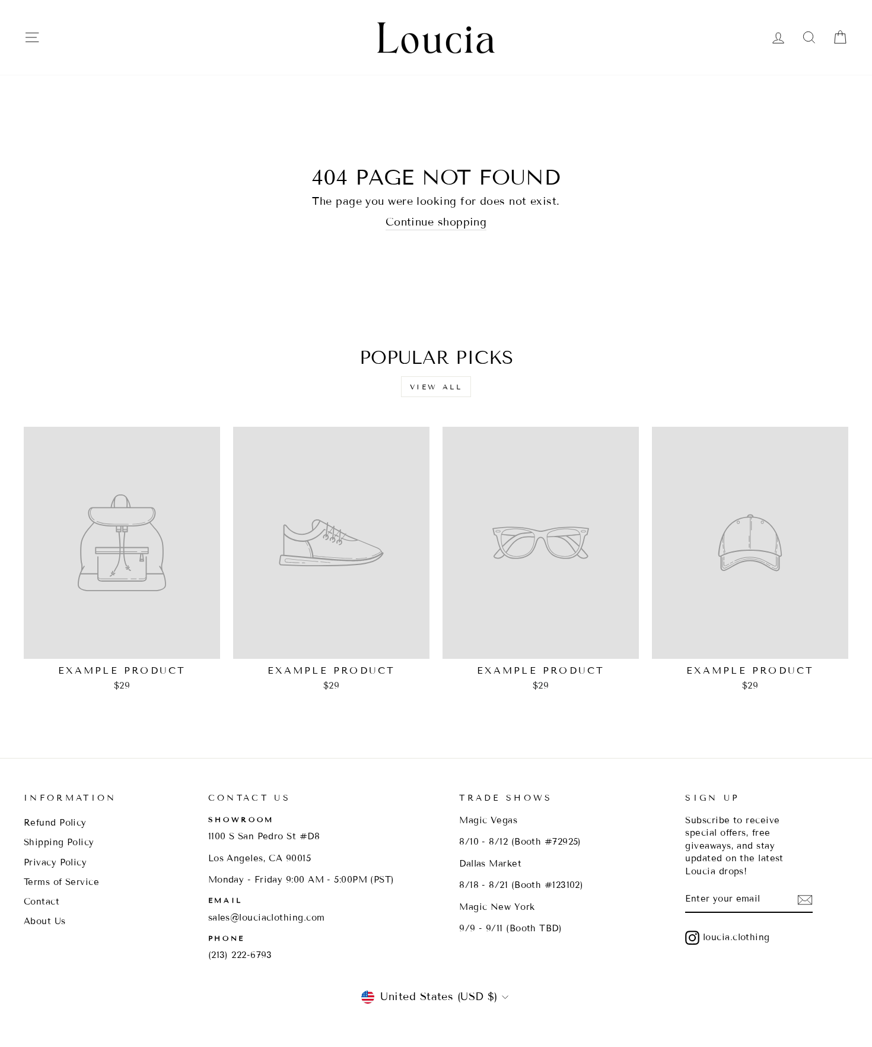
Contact (41, 901)
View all (436, 386)
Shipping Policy (59, 842)
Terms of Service (61, 882)
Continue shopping (436, 222)
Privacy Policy (55, 862)
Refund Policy (55, 822)
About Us (45, 921)
